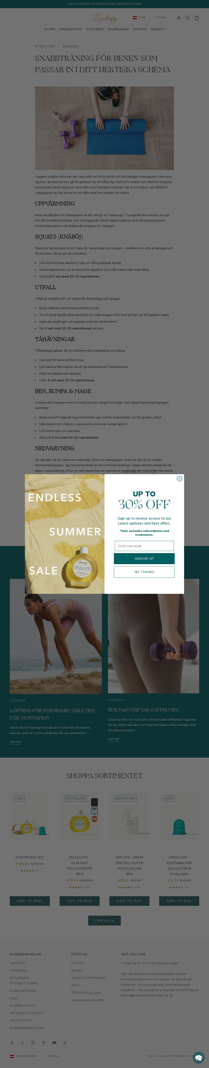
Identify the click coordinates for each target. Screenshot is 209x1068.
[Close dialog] (179, 478)
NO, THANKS (144, 572)
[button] (199, 1058)
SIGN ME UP (144, 558)
